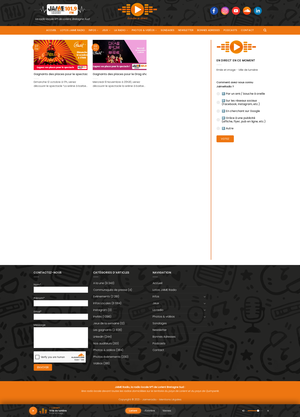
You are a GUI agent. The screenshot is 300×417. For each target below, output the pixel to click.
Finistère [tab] (150, 410)
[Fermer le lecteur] (268, 410)
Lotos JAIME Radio (72, 30)
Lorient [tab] (133, 410)
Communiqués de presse (110, 290)
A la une (98, 283)
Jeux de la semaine (106, 323)
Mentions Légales (170, 399)
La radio (120, 30)
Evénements (101, 296)
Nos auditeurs (102, 343)
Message (39, 325)
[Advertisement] (241, 198)
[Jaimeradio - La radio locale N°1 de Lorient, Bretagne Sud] (62, 9)
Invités (97, 317)
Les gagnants (102, 330)
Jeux (105, 30)
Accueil (51, 30)
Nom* (37, 284)
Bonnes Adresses (208, 30)
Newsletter (185, 30)
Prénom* (39, 298)
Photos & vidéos (143, 30)
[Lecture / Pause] (33, 411)
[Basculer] (205, 296)
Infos (92, 30)
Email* (37, 311)
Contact (247, 30)
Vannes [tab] (166, 410)
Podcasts (230, 30)
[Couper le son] (243, 411)
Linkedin (98, 337)
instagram (100, 310)
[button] (265, 30)
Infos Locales (102, 303)
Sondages (167, 30)
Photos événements (106, 357)
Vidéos (98, 363)
